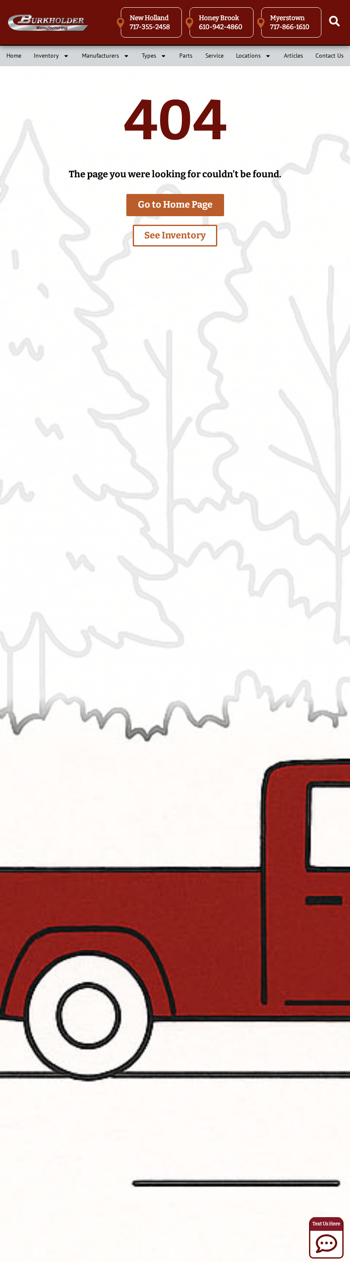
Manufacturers (100, 55)
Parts (185, 55)
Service (214, 55)
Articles (293, 55)
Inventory (46, 55)
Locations (248, 55)
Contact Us (329, 55)
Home (13, 55)
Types (149, 55)
